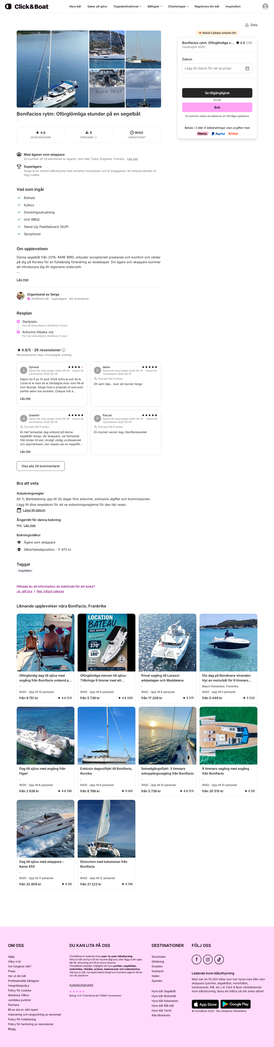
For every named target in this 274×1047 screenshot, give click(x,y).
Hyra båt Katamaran (165, 1000)
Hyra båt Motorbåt (164, 996)
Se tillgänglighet (217, 93)
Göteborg (158, 961)
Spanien (157, 980)
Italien (155, 976)
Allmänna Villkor (18, 995)
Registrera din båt (207, 6)
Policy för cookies (19, 990)
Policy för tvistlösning (22, 1019)
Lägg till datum (34, 510)
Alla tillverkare (161, 1015)
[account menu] (265, 6)
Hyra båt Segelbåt (164, 991)
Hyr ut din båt (17, 976)
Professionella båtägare (23, 980)
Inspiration (233, 6)
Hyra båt (75, 6)
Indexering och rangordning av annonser (34, 1014)
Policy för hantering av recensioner (31, 1024)
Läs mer (23, 280)
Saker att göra (97, 6)
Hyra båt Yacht (162, 1010)
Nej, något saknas (50, 591)
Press (11, 971)
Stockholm (158, 956)
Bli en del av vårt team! (23, 1009)
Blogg (12, 1029)
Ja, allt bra (24, 591)
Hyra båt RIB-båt (163, 1005)
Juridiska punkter (19, 1000)
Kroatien (157, 966)
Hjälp (11, 956)
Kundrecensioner (81, 985)
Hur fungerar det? (19, 966)
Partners (13, 1004)
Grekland (157, 971)
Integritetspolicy (18, 985)
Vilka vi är (14, 961)
